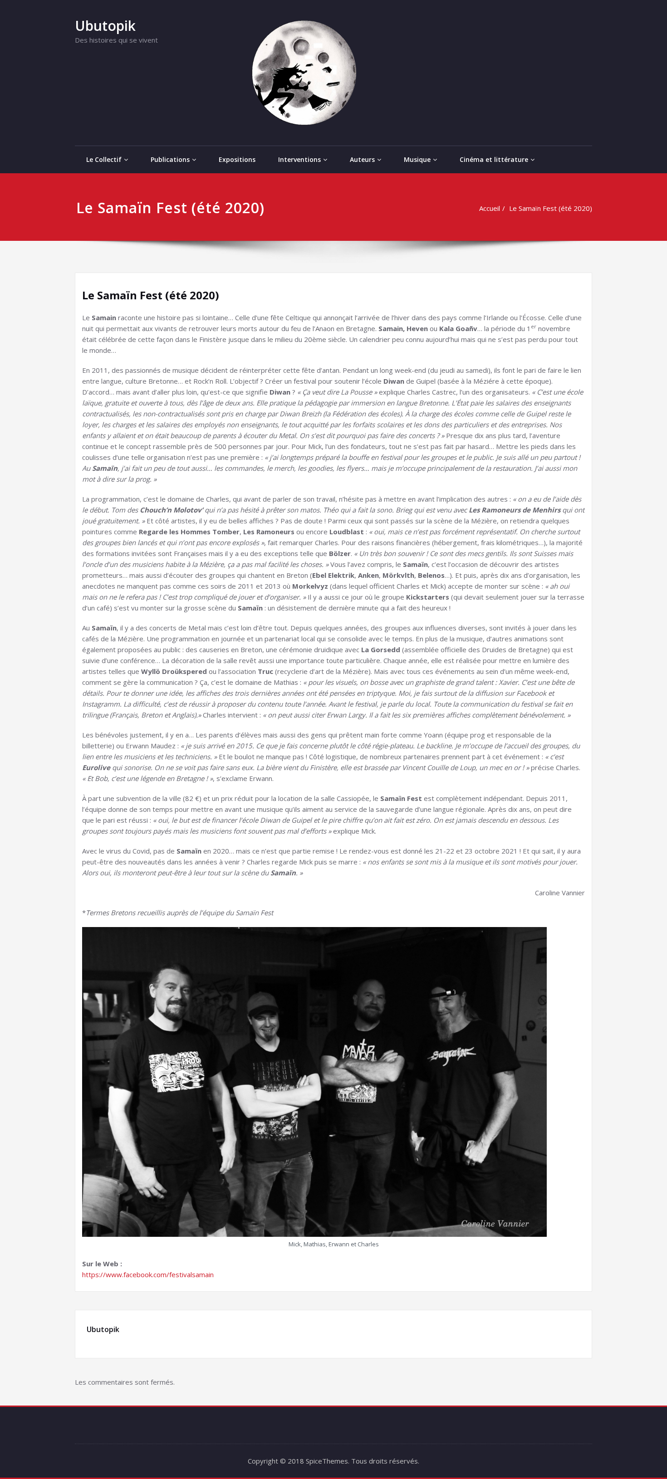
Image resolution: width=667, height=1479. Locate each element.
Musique (417, 159)
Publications (170, 159)
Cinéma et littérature (494, 159)
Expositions (237, 159)
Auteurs (362, 159)
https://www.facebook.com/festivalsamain (148, 1274)
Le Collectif (104, 159)
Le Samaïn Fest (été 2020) (550, 208)
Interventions (299, 159)
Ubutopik (105, 25)
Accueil (489, 208)
